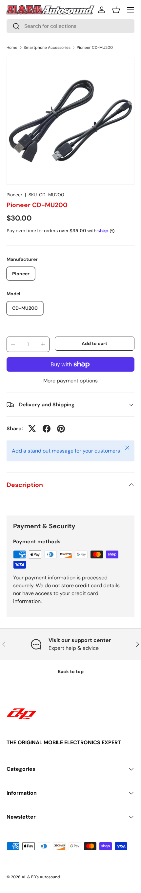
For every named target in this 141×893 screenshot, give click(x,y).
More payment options (70, 380)
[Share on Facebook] (46, 428)
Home (12, 47)
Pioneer (14, 195)
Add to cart (94, 343)
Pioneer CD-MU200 (95, 47)
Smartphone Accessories (47, 47)
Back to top (71, 671)
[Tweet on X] (32, 428)
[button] (116, 10)
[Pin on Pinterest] (61, 428)
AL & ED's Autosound (41, 877)
